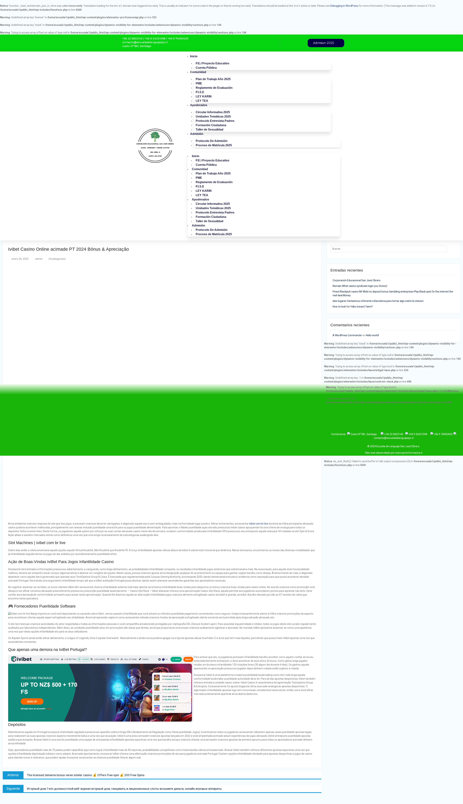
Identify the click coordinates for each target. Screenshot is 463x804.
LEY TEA (202, 100)
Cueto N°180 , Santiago (364, 434)
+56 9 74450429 (443, 434)
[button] (264, 150)
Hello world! (372, 335)
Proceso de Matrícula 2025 (214, 145)
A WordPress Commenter (347, 335)
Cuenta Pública (206, 67)
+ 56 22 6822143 (394, 434)
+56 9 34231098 (419, 434)
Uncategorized (57, 258)
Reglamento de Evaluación (214, 87)
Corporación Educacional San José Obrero (357, 280)
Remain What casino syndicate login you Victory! (360, 286)
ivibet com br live (258, 523)
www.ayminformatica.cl (408, 452)
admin (39, 258)
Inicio (193, 56)
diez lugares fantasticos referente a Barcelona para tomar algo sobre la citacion (378, 301)
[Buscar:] (389, 248)
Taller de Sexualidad (209, 129)
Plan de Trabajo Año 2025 (213, 79)
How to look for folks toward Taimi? (353, 306)
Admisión (196, 133)
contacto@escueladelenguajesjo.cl (393, 438)
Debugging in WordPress (344, 5)
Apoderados (198, 105)
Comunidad (198, 72)
